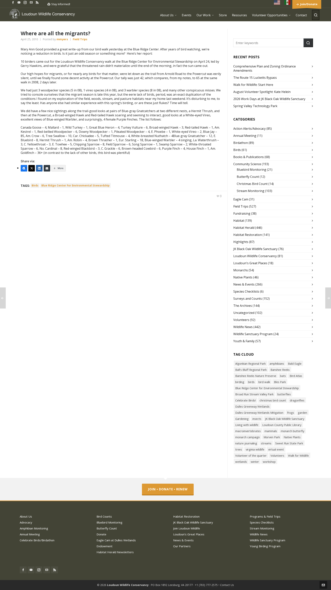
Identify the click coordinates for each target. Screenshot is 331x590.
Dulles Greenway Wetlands (252, 406)
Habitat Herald (243, 228)
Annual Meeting (244, 136)
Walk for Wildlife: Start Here (253, 85)
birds (35, 185)
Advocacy (26, 522)
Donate (101, 534)
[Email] (47, 168)
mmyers (62, 39)
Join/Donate (308, 4)
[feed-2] (38, 2)
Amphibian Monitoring (34, 528)
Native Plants (242, 277)
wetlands (241, 462)
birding (239, 382)
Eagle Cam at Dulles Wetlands (116, 540)
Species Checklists (246, 291)
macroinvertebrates (248, 431)
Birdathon (240, 143)
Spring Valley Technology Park (255, 106)
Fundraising (241, 213)
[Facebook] (24, 168)
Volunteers (241, 320)
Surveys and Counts (247, 298)
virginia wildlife (255, 449)
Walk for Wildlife (298, 455)
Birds (237, 150)
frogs (290, 412)
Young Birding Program (265, 546)
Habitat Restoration (247, 235)
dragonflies (297, 400)
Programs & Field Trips (265, 516)
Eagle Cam (240, 199)
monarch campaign (247, 437)
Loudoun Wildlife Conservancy (255, 256)
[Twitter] (31, 168)
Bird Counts (104, 516)
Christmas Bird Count (252, 184)
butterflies (284, 394)
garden (302, 412)
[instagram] (26, 2)
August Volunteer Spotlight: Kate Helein (262, 92)
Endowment (104, 546)
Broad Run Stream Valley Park (254, 394)
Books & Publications (248, 157)
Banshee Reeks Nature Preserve (255, 376)
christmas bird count (273, 400)
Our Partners (182, 546)
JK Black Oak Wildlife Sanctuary (255, 249)
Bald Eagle (295, 363)
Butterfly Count (248, 177)
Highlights (240, 242)
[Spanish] (287, 2)
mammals (271, 431)
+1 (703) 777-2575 (206, 585)
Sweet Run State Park (289, 443)
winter (255, 462)
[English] (277, 2)
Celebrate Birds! (245, 400)
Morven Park (272, 437)
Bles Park (280, 382)
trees (238, 449)
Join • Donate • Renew (168, 489)
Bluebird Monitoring (251, 169)
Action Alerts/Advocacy (249, 128)
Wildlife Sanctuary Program (253, 334)
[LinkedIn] (39, 168)
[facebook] (14, 2)
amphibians (277, 363)
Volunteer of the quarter (251, 455)
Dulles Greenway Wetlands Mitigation (259, 412)
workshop (269, 462)
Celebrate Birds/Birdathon (37, 540)
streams (266, 443)
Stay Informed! (60, 4)
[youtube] (19, 2)
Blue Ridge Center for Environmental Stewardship (75, 185)
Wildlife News (243, 327)
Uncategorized (243, 313)
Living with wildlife (246, 425)
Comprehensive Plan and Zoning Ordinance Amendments (264, 68)
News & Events (244, 284)
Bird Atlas (296, 376)
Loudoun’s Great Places (188, 534)
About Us (26, 516)
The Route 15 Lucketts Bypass (255, 77)
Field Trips (80, 39)
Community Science (247, 164)
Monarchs (240, 270)
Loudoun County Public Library (281, 425)
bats (283, 376)
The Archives (242, 306)
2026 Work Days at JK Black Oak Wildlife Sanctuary (269, 99)
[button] (308, 42)
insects (256, 419)
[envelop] (32, 2)
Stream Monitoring (250, 191)
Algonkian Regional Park (250, 363)
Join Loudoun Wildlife (186, 528)
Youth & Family (244, 341)
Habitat (238, 220)
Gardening (242, 419)
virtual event (276, 449)
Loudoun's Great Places (250, 263)
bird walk (264, 382)
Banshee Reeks (280, 370)
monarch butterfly (292, 431)
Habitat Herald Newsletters (115, 552)
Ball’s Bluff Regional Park (251, 370)
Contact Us (227, 585)
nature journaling (246, 443)
